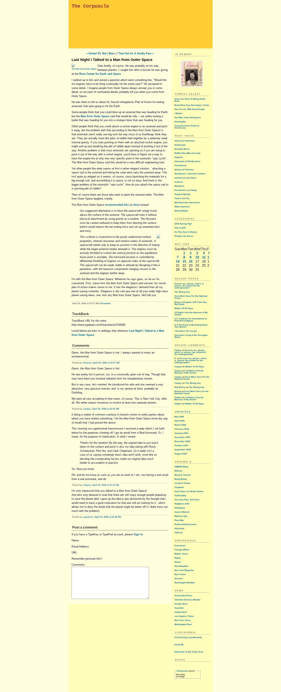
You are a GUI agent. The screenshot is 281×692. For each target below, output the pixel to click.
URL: (75, 552)
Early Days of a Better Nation (188, 491)
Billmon (178, 471)
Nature (177, 562)
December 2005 (182, 437)
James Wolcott (181, 512)
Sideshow (179, 528)
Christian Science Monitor (187, 600)
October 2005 (181, 445)
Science (178, 578)
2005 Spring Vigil (183, 224)
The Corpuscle (90, 6)
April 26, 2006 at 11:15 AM (106, 485)
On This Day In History (185, 232)
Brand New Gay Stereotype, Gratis (191, 105)
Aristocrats (180, 145)
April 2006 (179, 421)
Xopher (178, 397)
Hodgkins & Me (181, 504)
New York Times (182, 620)
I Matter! (178, 113)
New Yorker (180, 574)
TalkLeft (178, 532)
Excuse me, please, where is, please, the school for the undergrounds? (189, 285)
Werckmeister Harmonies (187, 202)
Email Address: (81, 546)
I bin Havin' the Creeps (185, 331)
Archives (183, 412)
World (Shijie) (181, 211)
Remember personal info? (87, 558)
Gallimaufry (180, 495)
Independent (180, 612)
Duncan (87, 363)
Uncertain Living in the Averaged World (190, 336)
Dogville (178, 157)
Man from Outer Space (95, 116)
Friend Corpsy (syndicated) (188, 637)
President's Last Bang (185, 190)
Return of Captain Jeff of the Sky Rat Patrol (190, 303)
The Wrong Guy (182, 292)
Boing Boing (180, 479)
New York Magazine (184, 570)
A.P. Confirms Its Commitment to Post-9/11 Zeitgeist (190, 319)
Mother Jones (181, 554)
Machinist (179, 186)
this (136, 204)
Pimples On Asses (183, 236)
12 (209, 257)
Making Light (180, 516)
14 (178, 261)
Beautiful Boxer (182, 149)
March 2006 (180, 425)
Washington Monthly (184, 582)
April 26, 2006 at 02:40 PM (108, 517)
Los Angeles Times (184, 616)
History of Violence (184, 169)
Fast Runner (180, 165)
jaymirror (88, 517)
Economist (179, 545)
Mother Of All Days (183, 308)
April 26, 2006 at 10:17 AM (106, 363)
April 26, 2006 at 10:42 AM (106, 409)
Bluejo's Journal (182, 475)
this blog (180, 674)
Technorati (181, 671)
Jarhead (178, 182)
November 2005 (182, 441)
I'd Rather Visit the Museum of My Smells (191, 313)
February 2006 (181, 429)
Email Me (179, 644)
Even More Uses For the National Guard (190, 297)
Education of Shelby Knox (187, 161)
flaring (177, 391)
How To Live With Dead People (189, 109)
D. (175, 358)
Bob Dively (179, 387)
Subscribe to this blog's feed (188, 652)
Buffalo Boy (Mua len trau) (187, 153)
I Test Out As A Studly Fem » (135, 53)
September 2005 (182, 449)
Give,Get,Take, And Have (187, 499)
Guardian (179, 608)
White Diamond (181, 206)
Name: (75, 540)
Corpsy (87, 409)
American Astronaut (184, 141)
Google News (181, 604)
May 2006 (179, 416)
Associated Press (183, 595)
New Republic (181, 566)
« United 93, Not (96, 53)
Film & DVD (180, 228)
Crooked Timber (182, 483)
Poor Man (179, 520)
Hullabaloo (179, 508)
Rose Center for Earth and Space (100, 73)
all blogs (180, 676)
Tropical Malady (182, 194)
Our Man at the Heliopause (187, 117)
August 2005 (180, 454)
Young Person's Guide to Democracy (186, 127)
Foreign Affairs (181, 549)
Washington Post (182, 624)
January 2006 (181, 433)
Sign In (138, 534)
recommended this (117, 204)
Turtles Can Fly (181, 198)
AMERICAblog (181, 467)
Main (112, 53)
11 (204, 257)
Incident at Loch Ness (185, 178)
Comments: (78, 564)
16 (191, 261)
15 (184, 261)
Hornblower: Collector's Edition (190, 174)
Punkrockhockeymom (185, 524)
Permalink (105, 303)
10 (197, 257)
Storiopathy (180, 121)
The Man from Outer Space (84, 69)
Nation (177, 558)
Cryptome (179, 487)
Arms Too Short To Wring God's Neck (190, 100)
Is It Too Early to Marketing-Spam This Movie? (191, 326)
